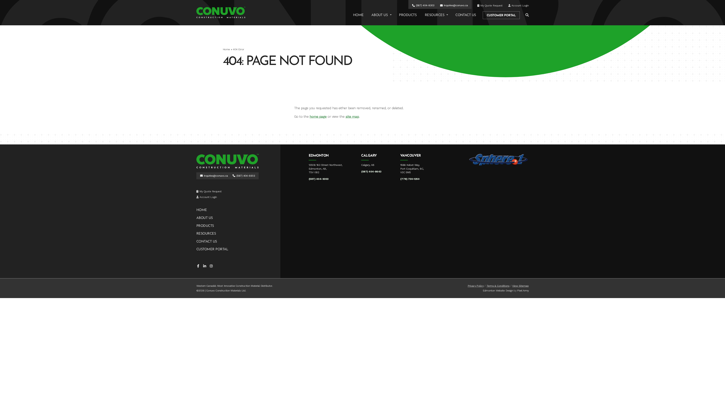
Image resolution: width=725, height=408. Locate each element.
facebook (198, 266)
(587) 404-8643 (371, 171)
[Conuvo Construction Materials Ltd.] (220, 12)
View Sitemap (520, 285)
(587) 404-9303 (425, 5)
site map (352, 116)
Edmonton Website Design (498, 290)
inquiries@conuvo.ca (456, 5)
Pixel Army (523, 290)
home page (318, 116)
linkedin (204, 266)
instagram (211, 266)
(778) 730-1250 (409, 178)
